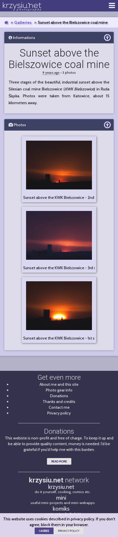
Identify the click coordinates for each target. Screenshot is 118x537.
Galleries (23, 22)
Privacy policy (59, 413)
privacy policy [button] (68, 531)
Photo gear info (59, 390)
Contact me (59, 407)
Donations (59, 395)
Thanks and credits (59, 401)
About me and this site (59, 384)
